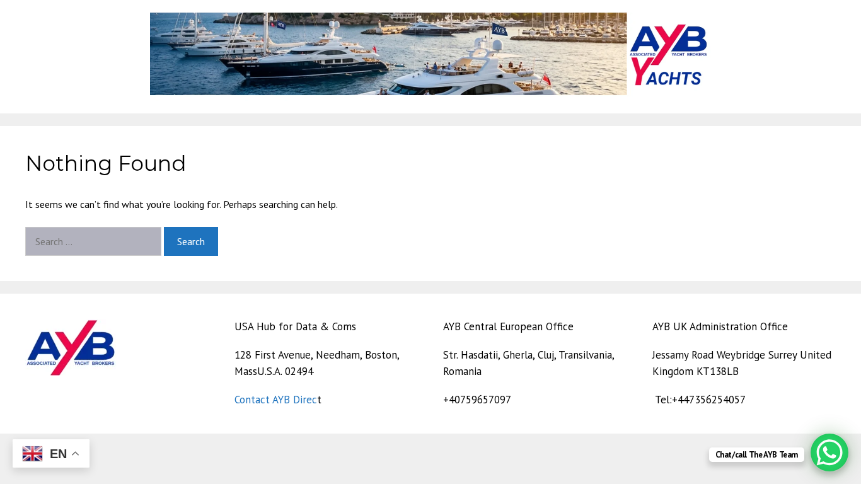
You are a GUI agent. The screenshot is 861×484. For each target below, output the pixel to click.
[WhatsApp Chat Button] (829, 452)
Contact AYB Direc (275, 399)
